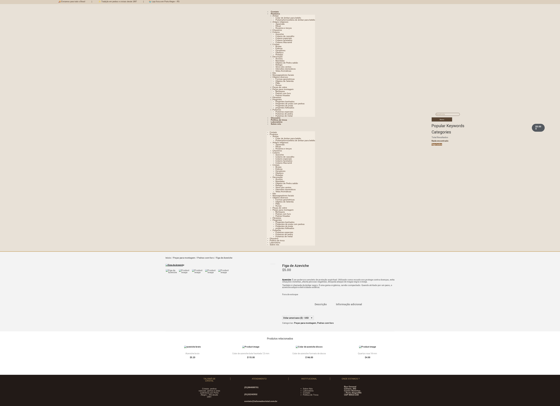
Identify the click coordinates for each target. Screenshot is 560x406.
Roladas (279, 54)
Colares (276, 32)
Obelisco (279, 52)
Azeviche (279, 34)
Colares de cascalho (284, 36)
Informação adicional (349, 304)
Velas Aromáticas (283, 71)
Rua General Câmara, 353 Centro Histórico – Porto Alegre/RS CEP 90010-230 (352, 390)
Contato (275, 11)
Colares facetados (283, 40)
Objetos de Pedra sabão (286, 63)
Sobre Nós (308, 388)
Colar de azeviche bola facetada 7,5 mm (250, 353)
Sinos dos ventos (283, 67)
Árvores (279, 58)
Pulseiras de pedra (284, 114)
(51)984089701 (251, 387)
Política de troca (279, 120)
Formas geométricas (285, 79)
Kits (274, 73)
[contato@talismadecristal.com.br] (242, 401)
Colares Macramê (283, 42)
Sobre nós (276, 124)
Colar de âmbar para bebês (288, 18)
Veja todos (437, 144)
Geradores (280, 50)
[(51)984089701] (242, 387)
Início (168, 258)
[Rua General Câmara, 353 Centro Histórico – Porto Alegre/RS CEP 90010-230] (341, 390)
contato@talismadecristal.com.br (260, 401)
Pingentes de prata (284, 105)
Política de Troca (310, 395)
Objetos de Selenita (284, 81)
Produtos (275, 14)
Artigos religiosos (280, 22)
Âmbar (276, 16)
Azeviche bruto (193, 353)
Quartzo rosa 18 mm (367, 353)
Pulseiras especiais (284, 112)
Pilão (277, 83)
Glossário (275, 118)
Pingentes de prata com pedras (289, 103)
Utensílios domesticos (285, 69)
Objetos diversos (280, 77)
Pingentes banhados (284, 101)
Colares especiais (283, 38)
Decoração (278, 56)
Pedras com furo (283, 93)
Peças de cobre (280, 87)
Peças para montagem (283, 89)
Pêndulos (277, 97)
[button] (291, 128)
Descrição (321, 304)
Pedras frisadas (282, 95)
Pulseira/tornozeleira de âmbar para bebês (295, 20)
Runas (278, 85)
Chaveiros (277, 30)
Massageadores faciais (283, 75)
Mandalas (280, 61)
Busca (442, 119)
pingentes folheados (284, 107)
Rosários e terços (283, 28)
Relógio (278, 65)
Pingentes (277, 99)
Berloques (280, 91)
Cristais (276, 44)
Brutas (278, 46)
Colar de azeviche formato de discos (309, 353)
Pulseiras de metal (284, 116)
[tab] (321, 304)
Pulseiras (277, 109)
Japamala (280, 24)
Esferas (278, 48)
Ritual (278, 26)
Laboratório (276, 122)
